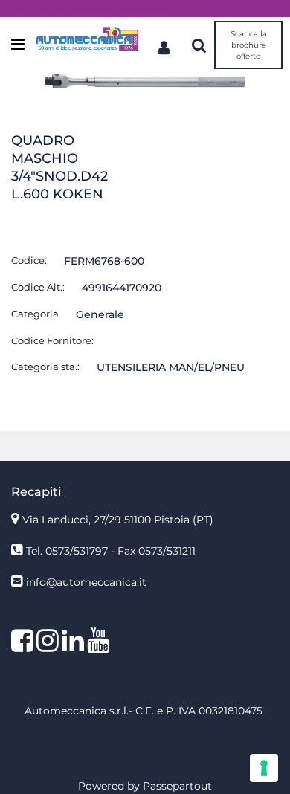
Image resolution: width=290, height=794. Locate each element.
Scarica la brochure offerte (249, 45)
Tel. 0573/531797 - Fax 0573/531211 (111, 551)
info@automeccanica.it (86, 582)
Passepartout (177, 786)
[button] (145, 80)
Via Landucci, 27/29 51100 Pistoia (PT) (117, 519)
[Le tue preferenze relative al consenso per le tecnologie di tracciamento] (264, 768)
